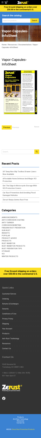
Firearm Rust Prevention (13, 228)
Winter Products (10, 256)
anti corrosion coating (13, 220)
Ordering (5, 299)
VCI (3, 254)
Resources (12, 45)
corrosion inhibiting (11, 225)
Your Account (7, 329)
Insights (6, 233)
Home (4, 45)
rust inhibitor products (13, 246)
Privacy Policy (7, 319)
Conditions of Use (9, 314)
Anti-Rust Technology (10, 339)
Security (5, 309)
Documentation (24, 45)
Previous (6, 127)
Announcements (9, 217)
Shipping (5, 324)
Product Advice (9, 238)
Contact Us (6, 348)
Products (6, 241)
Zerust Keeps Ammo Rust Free (15, 200)
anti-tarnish (8, 223)
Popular (6, 236)
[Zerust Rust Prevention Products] (22, 2)
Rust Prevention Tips (12, 249)
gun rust (6, 230)
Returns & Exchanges (10, 304)
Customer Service (9, 294)
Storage (6, 251)
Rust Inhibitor (8, 243)
